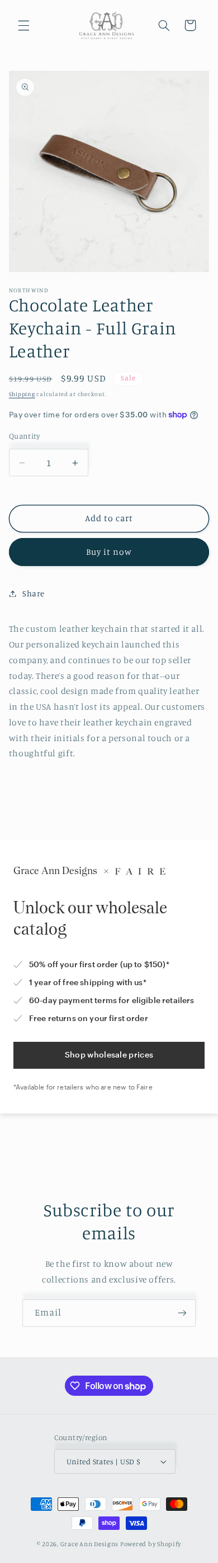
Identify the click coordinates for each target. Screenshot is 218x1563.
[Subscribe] (182, 1313)
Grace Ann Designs (89, 1544)
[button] (23, 25)
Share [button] (33, 593)
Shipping (22, 393)
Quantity (24, 435)
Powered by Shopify (150, 1544)
